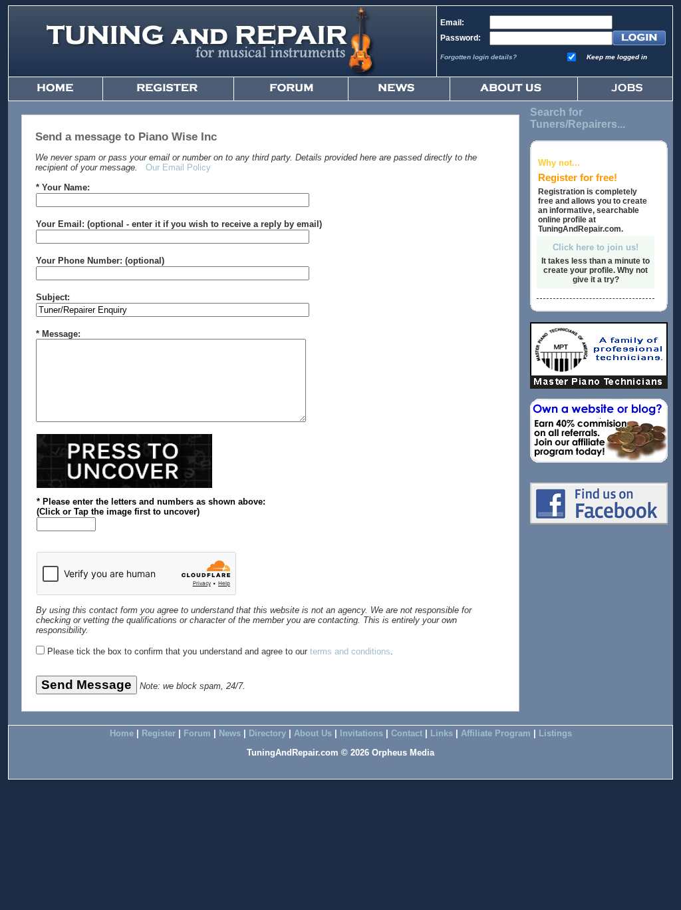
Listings (555, 733)
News (230, 733)
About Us (313, 733)
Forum (197, 733)
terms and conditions (350, 651)
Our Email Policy (178, 167)
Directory (267, 733)
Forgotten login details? (478, 57)
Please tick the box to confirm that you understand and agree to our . (220, 651)
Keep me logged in (617, 57)
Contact (406, 733)
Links (441, 733)
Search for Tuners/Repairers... (577, 118)
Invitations (361, 733)
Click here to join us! (595, 247)
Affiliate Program (496, 733)
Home (122, 733)
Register (159, 733)
